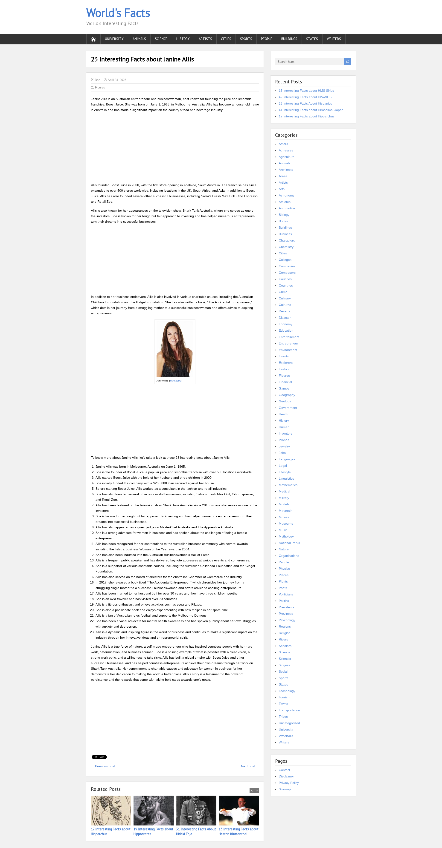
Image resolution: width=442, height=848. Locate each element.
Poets (283, 588)
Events (284, 356)
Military (284, 498)
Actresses (286, 150)
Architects (286, 169)
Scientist (285, 658)
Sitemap (285, 789)
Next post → (250, 766)
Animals (139, 39)
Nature (284, 549)
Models (284, 504)
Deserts (284, 311)
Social (283, 671)
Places (283, 575)
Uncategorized (289, 723)
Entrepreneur (288, 343)
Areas (283, 176)
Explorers (286, 362)
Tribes (283, 716)
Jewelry (284, 446)
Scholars (285, 646)
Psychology (287, 620)
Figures (100, 87)
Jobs (282, 453)
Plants (283, 581)
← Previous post (103, 766)
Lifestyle (285, 472)
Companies (287, 266)
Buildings (289, 39)
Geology (285, 401)
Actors (283, 144)
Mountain (285, 510)
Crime (283, 292)
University (114, 39)
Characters (287, 240)
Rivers (283, 639)
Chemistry (286, 247)
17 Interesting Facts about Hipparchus (111, 831)
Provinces (286, 613)
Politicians (286, 594)
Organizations (289, 556)
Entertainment (289, 337)
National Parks (289, 543)
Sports (246, 39)
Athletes (285, 202)
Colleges (285, 260)
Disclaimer (286, 776)
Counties (285, 279)
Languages (287, 459)
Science (161, 39)
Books (283, 221)
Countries (286, 285)
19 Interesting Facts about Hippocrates (153, 831)
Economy (285, 324)
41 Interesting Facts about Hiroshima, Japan (311, 110)
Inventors (285, 433)
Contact (284, 770)
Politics (284, 601)
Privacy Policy (289, 783)
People (266, 39)
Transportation (289, 710)
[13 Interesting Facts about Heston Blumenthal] (240, 811)
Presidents (286, 607)
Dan (97, 80)
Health (283, 414)
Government (288, 408)
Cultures (285, 305)
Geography (287, 395)
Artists (205, 39)
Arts (282, 189)
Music (283, 530)
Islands (284, 440)
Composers (287, 272)
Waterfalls (286, 736)
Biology (284, 214)
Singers (284, 665)
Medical (284, 491)
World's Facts (118, 12)
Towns (283, 704)
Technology (287, 691)
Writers (334, 39)
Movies (284, 517)
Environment (288, 350)
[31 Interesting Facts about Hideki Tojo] (197, 811)
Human (284, 427)
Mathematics (288, 485)
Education (286, 330)
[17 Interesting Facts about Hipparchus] (112, 811)
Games (284, 388)
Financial (285, 382)
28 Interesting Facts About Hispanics (305, 103)
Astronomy (286, 195)
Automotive (287, 208)
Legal (283, 465)
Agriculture (286, 157)
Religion (285, 633)
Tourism (284, 697)
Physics (284, 568)
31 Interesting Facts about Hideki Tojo (196, 831)
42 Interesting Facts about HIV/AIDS (305, 97)
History (183, 39)
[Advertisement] (175, 148)
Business (285, 234)
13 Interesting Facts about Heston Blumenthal (239, 831)
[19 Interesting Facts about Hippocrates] (155, 811)
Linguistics (286, 478)
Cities (226, 39)
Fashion (285, 369)
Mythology (286, 536)
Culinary (285, 298)
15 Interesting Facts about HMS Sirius (306, 90)
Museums (286, 523)
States (312, 39)
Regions (285, 626)
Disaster (285, 317)
